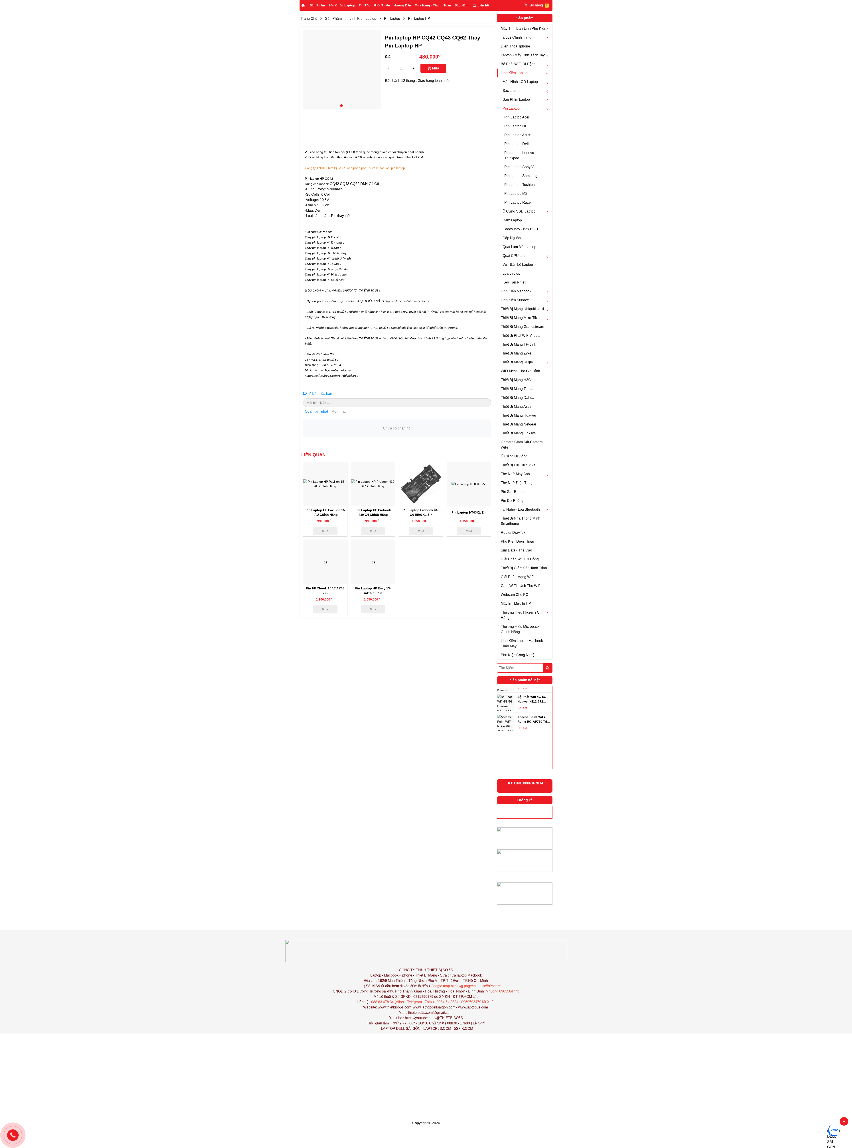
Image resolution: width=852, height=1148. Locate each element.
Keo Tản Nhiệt (514, 282)
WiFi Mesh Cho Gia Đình (520, 371)
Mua (435, 68)
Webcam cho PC (514, 595)
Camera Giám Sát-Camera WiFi (522, 444)
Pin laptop (511, 108)
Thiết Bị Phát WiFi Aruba (520, 335)
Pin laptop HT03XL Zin (469, 512)
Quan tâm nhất (316, 411)
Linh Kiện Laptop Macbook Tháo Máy (522, 643)
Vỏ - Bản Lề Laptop (518, 264)
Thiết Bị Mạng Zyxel (516, 353)
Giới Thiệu (382, 5)
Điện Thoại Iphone (515, 46)
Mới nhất (338, 411)
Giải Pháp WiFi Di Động (520, 559)
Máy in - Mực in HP (516, 603)
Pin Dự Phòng (512, 500)
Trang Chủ (309, 18)
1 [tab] (341, 105)
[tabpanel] (342, 69)
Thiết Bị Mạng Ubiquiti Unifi (522, 309)
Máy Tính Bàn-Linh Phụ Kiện (523, 28)
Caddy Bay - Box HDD (520, 229)
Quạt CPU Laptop (517, 256)
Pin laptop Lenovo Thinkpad (519, 155)
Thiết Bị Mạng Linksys (518, 433)
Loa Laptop (511, 273)
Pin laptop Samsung (520, 176)
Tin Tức (365, 5)
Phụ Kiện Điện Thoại (517, 541)
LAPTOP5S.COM (437, 1028)
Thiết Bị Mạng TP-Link (518, 344)
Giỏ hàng (536, 5)
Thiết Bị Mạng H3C (516, 380)
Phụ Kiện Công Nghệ (517, 655)
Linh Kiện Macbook (516, 291)
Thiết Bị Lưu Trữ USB (518, 465)
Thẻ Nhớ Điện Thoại (517, 483)
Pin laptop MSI (516, 193)
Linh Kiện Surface (515, 300)
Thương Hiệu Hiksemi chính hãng (523, 615)
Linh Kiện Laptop (514, 73)
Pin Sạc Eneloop (514, 492)
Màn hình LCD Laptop (520, 82)
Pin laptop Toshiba (519, 185)
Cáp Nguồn (512, 238)
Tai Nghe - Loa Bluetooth (520, 509)
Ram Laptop (512, 220)
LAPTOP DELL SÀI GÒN (400, 1028)
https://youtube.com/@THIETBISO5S (434, 1018)
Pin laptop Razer (518, 202)
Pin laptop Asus (517, 135)
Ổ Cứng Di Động (514, 456)
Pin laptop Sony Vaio (521, 167)
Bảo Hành (462, 5)
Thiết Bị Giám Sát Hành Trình (524, 568)
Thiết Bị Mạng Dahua (517, 398)
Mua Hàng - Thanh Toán (433, 5)
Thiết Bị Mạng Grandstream (522, 327)
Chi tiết (522, 700)
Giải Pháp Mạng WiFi (517, 577)
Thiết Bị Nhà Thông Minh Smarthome (520, 521)
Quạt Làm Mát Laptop (519, 247)
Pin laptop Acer (516, 117)
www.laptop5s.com (473, 1007)
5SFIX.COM (463, 1028)
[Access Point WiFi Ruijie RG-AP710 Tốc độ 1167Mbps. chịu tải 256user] (505, 695)
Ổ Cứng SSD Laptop (519, 211)
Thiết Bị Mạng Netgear (518, 424)
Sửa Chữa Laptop (341, 5)
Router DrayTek (513, 532)
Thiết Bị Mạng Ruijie (517, 362)
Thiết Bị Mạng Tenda (517, 389)
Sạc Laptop (512, 91)
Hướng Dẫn (402, 5)
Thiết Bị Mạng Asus (516, 406)
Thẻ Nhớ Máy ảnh (515, 474)
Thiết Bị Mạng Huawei (518, 415)
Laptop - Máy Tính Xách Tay (523, 55)
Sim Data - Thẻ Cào (516, 550)
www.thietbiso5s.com (394, 1007)
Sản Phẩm (317, 5)
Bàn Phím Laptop (516, 99)
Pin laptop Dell (516, 144)
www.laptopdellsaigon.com (434, 1007)
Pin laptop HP (515, 126)
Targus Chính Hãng (516, 37)
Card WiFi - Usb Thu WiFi (521, 586)
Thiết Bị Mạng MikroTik (519, 318)
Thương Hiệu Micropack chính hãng (520, 629)
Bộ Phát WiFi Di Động (518, 64)
